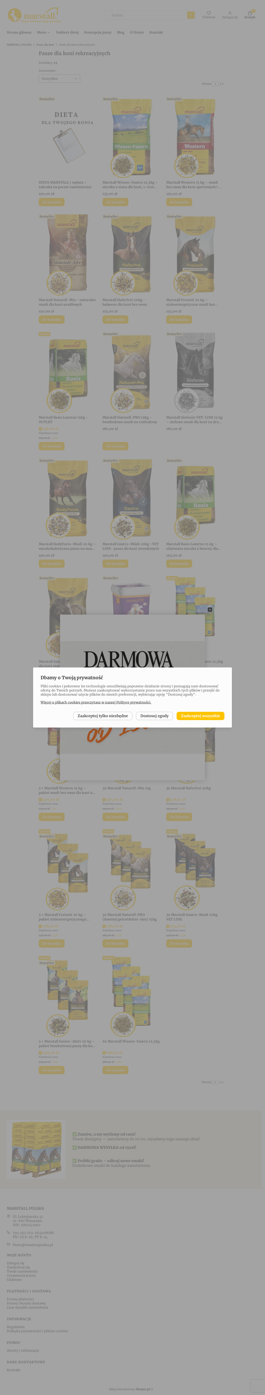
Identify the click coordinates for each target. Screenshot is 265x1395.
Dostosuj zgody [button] (154, 715)
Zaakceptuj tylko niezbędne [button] (103, 715)
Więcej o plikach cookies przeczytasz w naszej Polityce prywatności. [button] (96, 702)
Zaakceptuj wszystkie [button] (200, 715)
